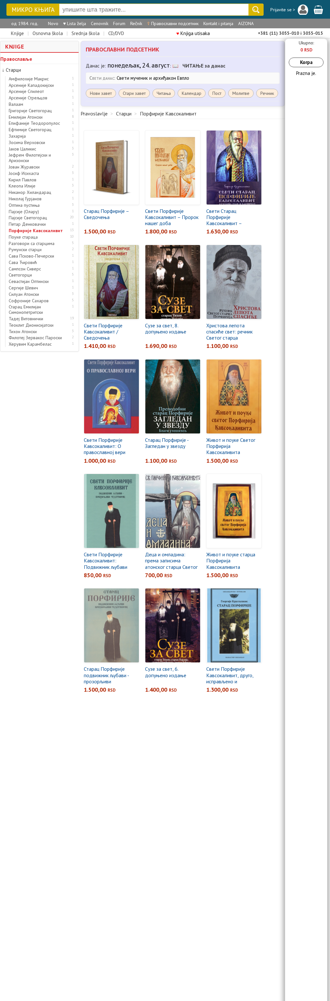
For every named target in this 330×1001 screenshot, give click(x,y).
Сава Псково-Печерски (31, 256)
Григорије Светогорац (30, 111)
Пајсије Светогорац (28, 218)
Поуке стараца (23, 237)
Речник (267, 93)
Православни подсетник (173, 23)
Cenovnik (99, 23)
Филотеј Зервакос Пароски (35, 338)
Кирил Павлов (22, 180)
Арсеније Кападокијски (31, 85)
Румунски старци (25, 249)
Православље (16, 59)
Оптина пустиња (24, 205)
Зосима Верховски (27, 142)
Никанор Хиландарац (30, 192)
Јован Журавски (24, 167)
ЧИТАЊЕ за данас (203, 65)
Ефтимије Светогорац (30, 129)
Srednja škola (86, 33)
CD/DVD (116, 33)
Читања (164, 93)
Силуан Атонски (24, 294)
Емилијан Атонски (26, 117)
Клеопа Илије (22, 186)
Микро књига (33, 10)
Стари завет (134, 93)
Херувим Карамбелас (30, 344)
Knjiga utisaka (193, 33)
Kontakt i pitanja (218, 23)
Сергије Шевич (23, 288)
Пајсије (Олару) (24, 211)
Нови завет (101, 93)
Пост (216, 93)
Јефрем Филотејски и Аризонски (30, 157)
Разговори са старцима (31, 243)
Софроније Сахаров (29, 301)
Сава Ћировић (23, 262)
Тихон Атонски (23, 331)
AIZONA (246, 23)
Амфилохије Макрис (29, 79)
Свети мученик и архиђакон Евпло (153, 78)
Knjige (17, 33)
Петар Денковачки (27, 224)
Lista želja (74, 23)
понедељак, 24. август (138, 65)
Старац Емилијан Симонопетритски (26, 309)
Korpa (306, 62)
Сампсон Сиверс (25, 269)
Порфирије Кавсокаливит (36, 230)
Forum (119, 23)
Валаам (16, 104)
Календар (191, 93)
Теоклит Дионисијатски (31, 325)
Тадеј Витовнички (26, 319)
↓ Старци (11, 70)
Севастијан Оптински (29, 281)
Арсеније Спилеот (26, 91)
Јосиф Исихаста (24, 173)
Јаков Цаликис (22, 149)
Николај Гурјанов (25, 199)
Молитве (240, 93)
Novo (53, 23)
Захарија (17, 136)
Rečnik (136, 23)
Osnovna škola (48, 33)
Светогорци (20, 275)
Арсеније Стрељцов (28, 98)
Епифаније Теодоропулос (34, 123)
